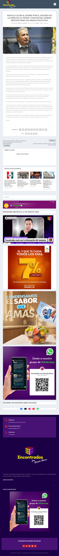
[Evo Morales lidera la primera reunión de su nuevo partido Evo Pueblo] (36, 175)
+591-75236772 (11, 434)
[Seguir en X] (26, 546)
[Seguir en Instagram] (29, 546)
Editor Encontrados (22, 23)
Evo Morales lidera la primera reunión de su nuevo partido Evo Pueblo (36, 182)
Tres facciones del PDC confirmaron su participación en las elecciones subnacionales (10, 183)
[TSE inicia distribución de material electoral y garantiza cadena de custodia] (23, 175)
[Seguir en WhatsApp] (35, 546)
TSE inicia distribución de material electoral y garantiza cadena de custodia (23, 183)
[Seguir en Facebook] (24, 546)
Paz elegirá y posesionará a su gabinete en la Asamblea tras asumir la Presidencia (48, 184)
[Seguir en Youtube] (32, 546)
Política (37, 23)
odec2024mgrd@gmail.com (14, 428)
